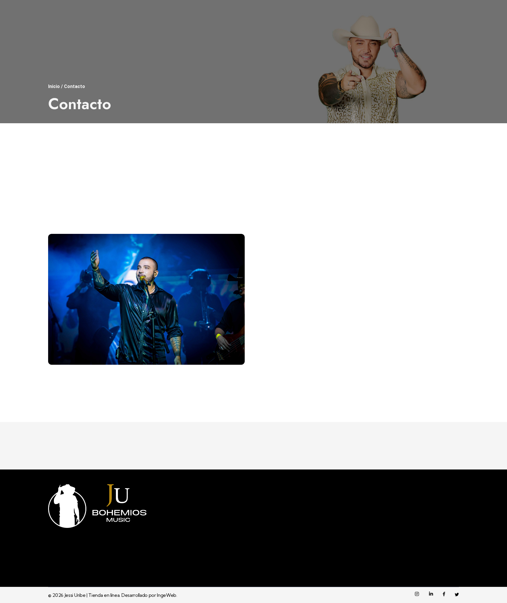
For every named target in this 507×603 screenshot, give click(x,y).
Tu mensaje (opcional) (288, 281)
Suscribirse (409, 557)
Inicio (54, 86)
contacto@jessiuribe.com (436, 6)
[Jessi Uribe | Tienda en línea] (62, 36)
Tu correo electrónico (288, 220)
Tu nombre (276, 190)
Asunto (271, 251)
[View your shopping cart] (450, 36)
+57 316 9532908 (359, 6)
